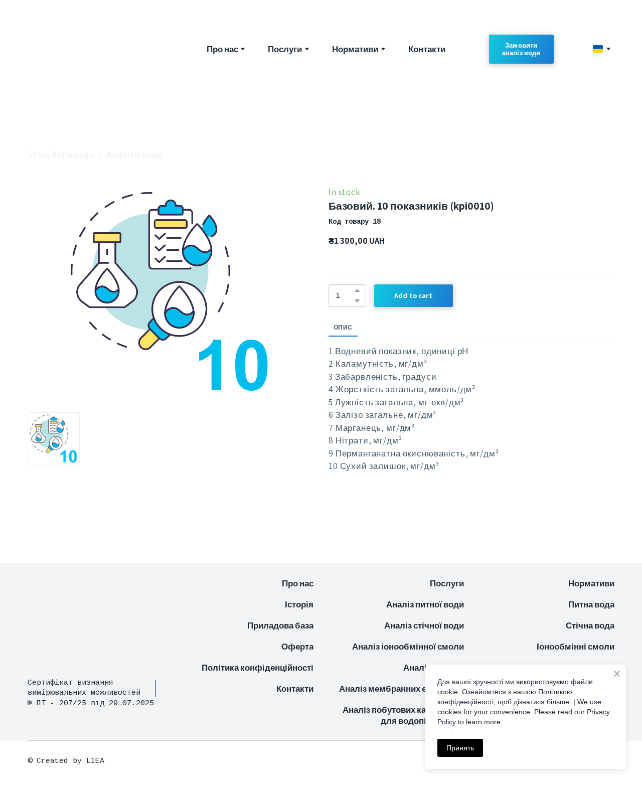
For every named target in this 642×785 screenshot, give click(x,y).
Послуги (285, 49)
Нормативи (355, 49)
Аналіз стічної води (424, 625)
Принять (460, 748)
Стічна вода (590, 625)
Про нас (222, 49)
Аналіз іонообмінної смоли (408, 646)
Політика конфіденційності (257, 667)
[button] (521, 49)
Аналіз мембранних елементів (401, 688)
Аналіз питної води (425, 604)
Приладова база (280, 625)
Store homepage (61, 154)
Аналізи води (134, 154)
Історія (299, 604)
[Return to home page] (89, 49)
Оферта (297, 646)
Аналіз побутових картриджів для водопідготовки (403, 715)
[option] (598, 49)
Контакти (426, 49)
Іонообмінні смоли (575, 646)
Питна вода (591, 604)
